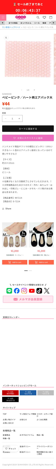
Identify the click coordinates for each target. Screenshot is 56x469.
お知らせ (23, 419)
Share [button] (8, 208)
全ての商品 (13, 23)
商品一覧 (40, 435)
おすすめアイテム (27, 435)
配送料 (8, 108)
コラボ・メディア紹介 (45, 415)
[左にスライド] (22, 90)
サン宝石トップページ (11, 27)
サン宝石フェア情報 (28, 414)
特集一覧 (6, 438)
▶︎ (54, 23)
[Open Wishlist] (44, 17)
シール (37, 23)
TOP (5, 414)
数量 (4, 113)
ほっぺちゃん (26, 23)
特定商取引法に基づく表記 (45, 453)
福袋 (44, 23)
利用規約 (6, 452)
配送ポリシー (25, 452)
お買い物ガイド (9, 419)
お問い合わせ (8, 423)
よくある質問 (42, 419)
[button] (3, 17)
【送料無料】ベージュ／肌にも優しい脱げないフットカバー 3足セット (15, 255)
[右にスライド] (34, 90)
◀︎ (2, 23)
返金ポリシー (25, 446)
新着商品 (6, 435)
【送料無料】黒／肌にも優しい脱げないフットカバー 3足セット (41, 255)
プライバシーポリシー (45, 447)
